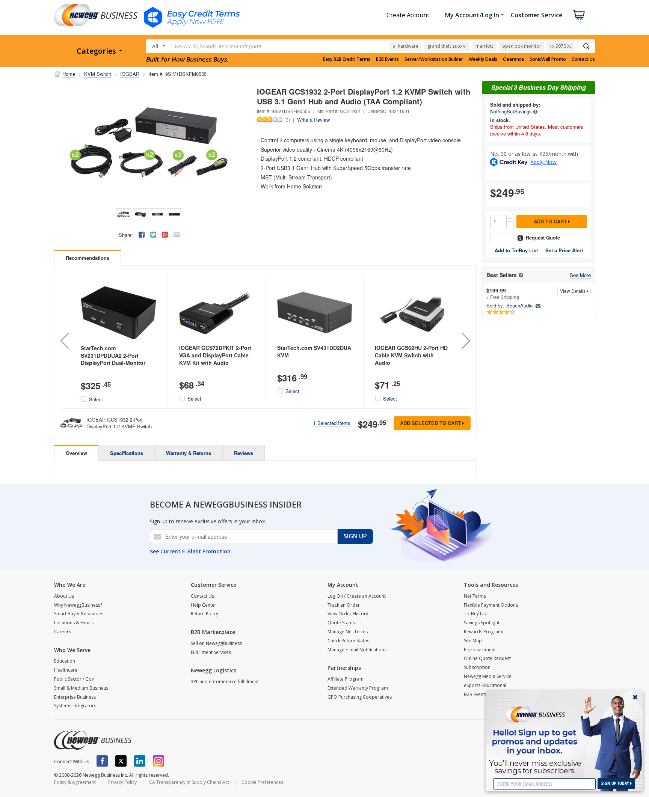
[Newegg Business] (92, 740)
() (287, 119)
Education (64, 661)
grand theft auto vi (446, 46)
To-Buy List (475, 613)
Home (68, 73)
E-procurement (480, 649)
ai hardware (405, 46)
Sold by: (495, 305)
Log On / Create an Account (357, 596)
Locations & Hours (74, 622)
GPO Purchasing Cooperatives (360, 697)
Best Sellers (501, 275)
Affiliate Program (346, 679)
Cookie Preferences (262, 782)
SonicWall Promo (548, 59)
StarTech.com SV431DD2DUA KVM (314, 351)
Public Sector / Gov (74, 679)
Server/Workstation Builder (433, 59)
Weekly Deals (483, 59)
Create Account (407, 15)
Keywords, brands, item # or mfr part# (218, 46)
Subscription (477, 667)
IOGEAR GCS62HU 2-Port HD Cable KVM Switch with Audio (411, 355)
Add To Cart (551, 221)
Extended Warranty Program (358, 688)
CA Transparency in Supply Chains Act (189, 782)
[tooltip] (535, 111)
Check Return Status (348, 640)
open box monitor (521, 46)
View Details (573, 291)
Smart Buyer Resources (78, 613)
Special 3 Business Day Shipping (538, 87)
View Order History (348, 613)
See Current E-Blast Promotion (190, 551)
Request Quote (543, 237)
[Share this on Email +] (177, 235)
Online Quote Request (487, 658)
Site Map (473, 640)
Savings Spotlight (482, 622)
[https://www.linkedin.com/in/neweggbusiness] (139, 761)
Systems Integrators (75, 705)
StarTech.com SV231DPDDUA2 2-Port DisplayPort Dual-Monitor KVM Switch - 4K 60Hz (113, 359)
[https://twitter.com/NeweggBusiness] (121, 761)
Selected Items (331, 422)
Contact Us (583, 59)
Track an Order (344, 605)
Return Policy (204, 613)
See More (580, 275)
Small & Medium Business (81, 688)
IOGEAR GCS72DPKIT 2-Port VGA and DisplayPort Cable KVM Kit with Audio (215, 355)
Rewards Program (483, 631)
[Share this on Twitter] (153, 235)
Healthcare (65, 670)
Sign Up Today (615, 783)
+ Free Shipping (502, 293)
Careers (62, 631)
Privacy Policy (122, 782)
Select (96, 399)
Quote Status (341, 622)
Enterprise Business (75, 697)
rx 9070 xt (560, 46)
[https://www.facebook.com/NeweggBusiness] (102, 761)
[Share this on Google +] (165, 235)
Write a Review (313, 119)
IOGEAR (129, 73)
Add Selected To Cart (431, 422)
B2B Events (387, 59)
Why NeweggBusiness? (78, 605)
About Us (64, 596)
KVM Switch (97, 73)
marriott (484, 46)
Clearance (513, 59)
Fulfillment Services (211, 652)
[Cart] (578, 15)
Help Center (203, 605)
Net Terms (475, 596)
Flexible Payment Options (491, 605)
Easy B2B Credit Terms (346, 59)
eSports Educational (485, 685)
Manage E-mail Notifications (357, 649)
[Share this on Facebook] (142, 235)
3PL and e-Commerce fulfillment (225, 681)
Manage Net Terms (348, 631)
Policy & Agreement (75, 782)
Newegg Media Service (488, 676)
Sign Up (355, 536)
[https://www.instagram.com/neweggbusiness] (158, 761)
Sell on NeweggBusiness (216, 643)
